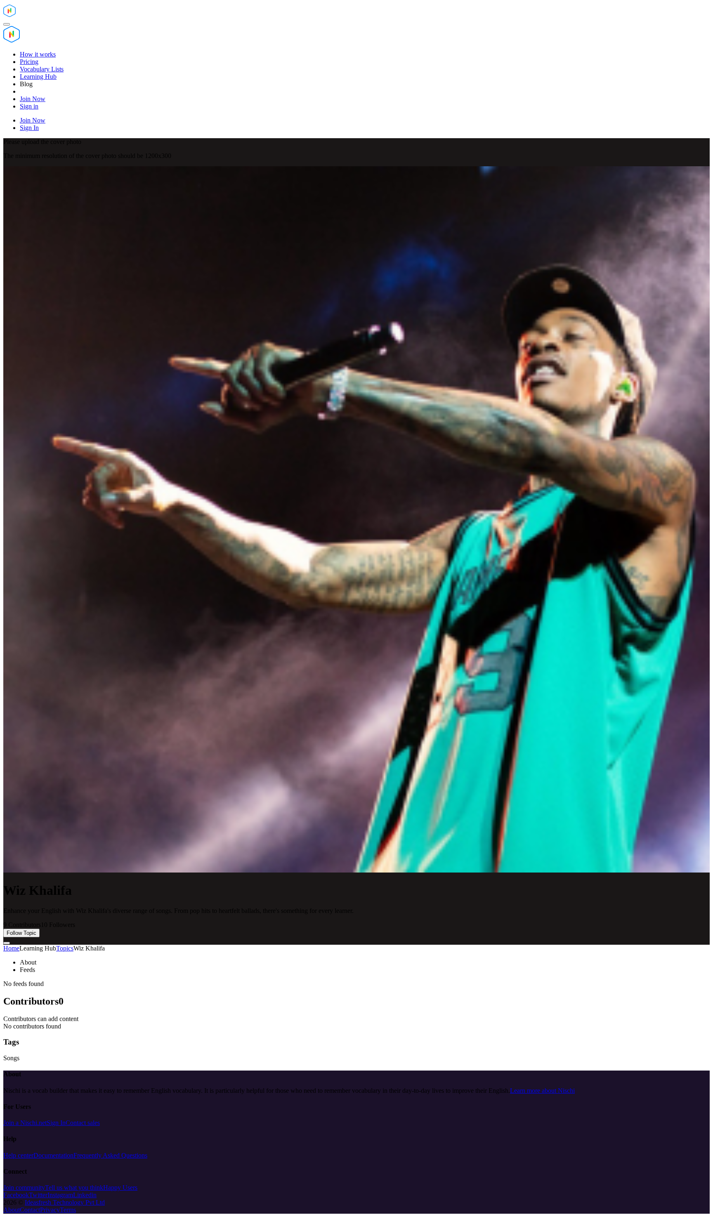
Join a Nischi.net (25, 1122)
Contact (30, 1209)
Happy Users (120, 1187)
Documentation (53, 1155)
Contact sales (83, 1122)
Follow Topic (21, 933)
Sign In (56, 1122)
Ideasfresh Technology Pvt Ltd (65, 1202)
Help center (18, 1155)
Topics (64, 948)
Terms (68, 1209)
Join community (24, 1187)
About (11, 1209)
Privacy (50, 1209)
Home (11, 948)
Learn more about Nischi (542, 1090)
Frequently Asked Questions (110, 1155)
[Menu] (6, 24)
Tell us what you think (74, 1187)
